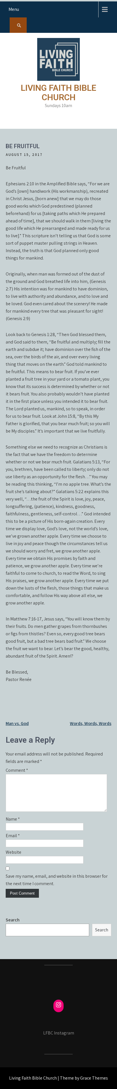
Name (13, 819)
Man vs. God (17, 723)
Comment (17, 770)
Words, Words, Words (90, 723)
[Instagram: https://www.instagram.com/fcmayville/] (58, 1005)
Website (13, 852)
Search (13, 920)
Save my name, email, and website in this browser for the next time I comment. (57, 880)
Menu (14, 9)
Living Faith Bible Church (58, 92)
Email (13, 836)
